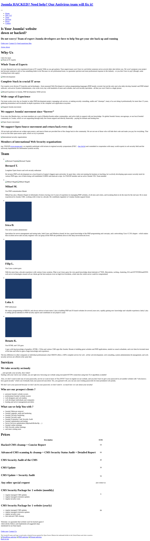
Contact (8, 23)
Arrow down (5, 47)
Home (7, 13)
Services (8, 19)
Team (7, 17)
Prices (7, 21)
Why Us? (8, 15)
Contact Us (13, 43)
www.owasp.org (16, 146)
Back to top (5, 539)
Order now (4, 43)
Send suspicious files (24, 43)
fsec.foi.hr (81, 146)
